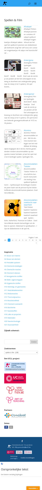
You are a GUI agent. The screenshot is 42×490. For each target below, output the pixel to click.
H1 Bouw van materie (12, 256)
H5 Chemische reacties (12, 269)
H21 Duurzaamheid (11, 325)
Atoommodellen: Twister (31, 165)
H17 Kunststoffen (10, 311)
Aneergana (28, 60)
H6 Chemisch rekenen (12, 273)
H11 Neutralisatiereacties (13, 290)
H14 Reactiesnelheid (11, 300)
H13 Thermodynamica (12, 297)
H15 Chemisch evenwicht (13, 304)
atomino (27, 130)
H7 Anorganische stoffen (13, 276)
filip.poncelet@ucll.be (23, 447)
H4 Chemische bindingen (13, 266)
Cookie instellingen (27, 458)
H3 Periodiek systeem (12, 262)
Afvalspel (27, 26)
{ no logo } (13, 458)
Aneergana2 (29, 94)
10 (40, 240)
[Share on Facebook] (6, 428)
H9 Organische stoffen (12, 283)
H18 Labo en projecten (12, 314)
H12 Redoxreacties (11, 294)
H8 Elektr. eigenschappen (13, 280)
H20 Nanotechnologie (12, 321)
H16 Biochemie (9, 307)
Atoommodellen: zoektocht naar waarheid (31, 202)
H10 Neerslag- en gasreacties (15, 287)
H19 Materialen (9, 318)
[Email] (11, 428)
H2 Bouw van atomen (12, 259)
